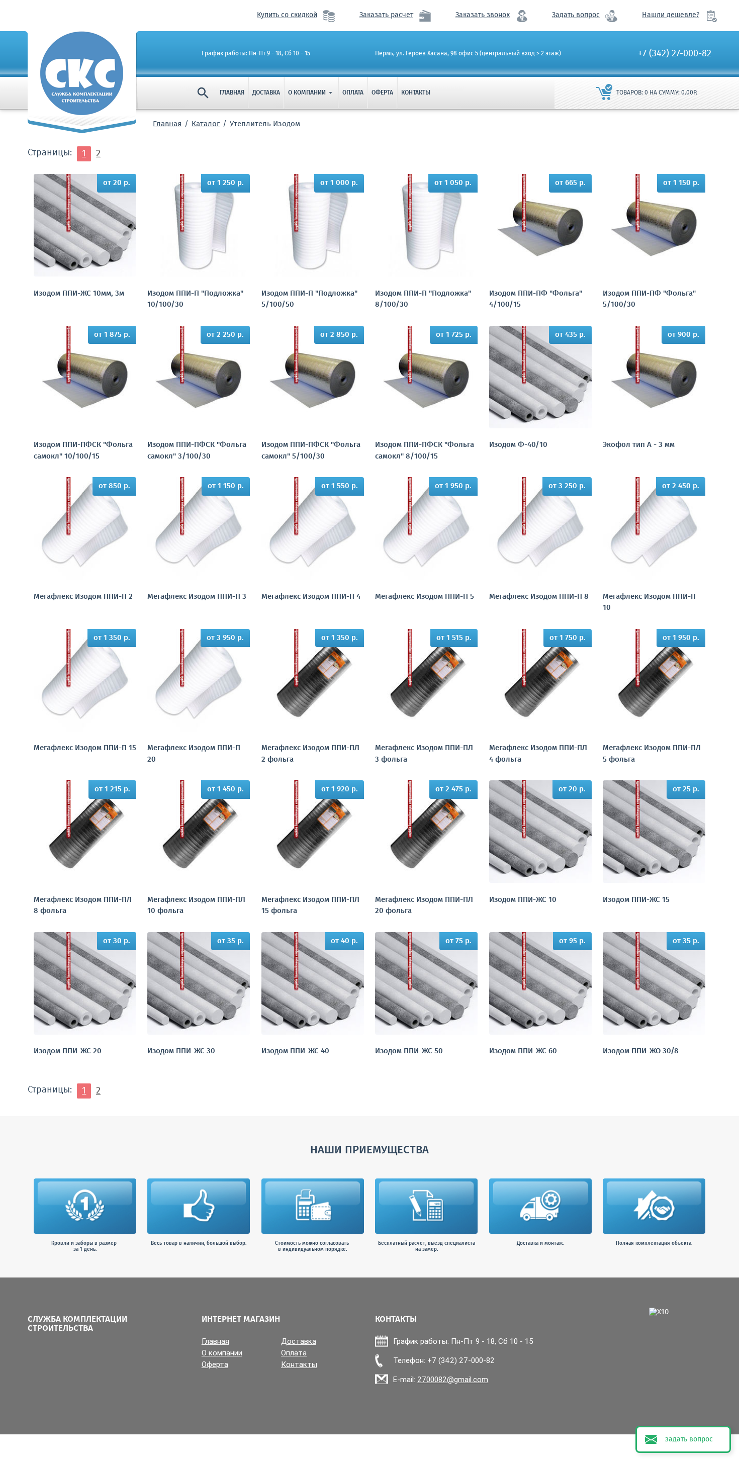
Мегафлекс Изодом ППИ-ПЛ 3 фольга (424, 754)
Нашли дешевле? (670, 15)
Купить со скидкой (287, 15)
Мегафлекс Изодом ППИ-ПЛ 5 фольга (652, 754)
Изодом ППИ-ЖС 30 (181, 1051)
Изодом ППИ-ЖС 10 (523, 900)
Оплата (352, 93)
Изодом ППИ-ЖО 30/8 (641, 1051)
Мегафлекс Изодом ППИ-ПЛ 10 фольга (196, 905)
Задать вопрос (576, 15)
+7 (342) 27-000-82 (674, 54)
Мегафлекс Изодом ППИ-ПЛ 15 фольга (310, 905)
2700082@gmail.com (452, 1379)
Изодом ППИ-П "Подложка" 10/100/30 (195, 299)
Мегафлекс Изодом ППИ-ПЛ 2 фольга (310, 754)
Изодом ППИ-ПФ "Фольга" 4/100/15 (535, 299)
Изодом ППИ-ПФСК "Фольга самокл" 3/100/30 (196, 450)
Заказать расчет (386, 15)
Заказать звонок (482, 15)
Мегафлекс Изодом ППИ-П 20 (193, 754)
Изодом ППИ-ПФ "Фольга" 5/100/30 (649, 299)
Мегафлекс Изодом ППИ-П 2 (83, 597)
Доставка (266, 93)
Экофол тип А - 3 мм (639, 445)
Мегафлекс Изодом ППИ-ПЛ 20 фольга (424, 905)
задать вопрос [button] (689, 1439)
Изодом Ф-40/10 (518, 445)
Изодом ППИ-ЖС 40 (295, 1051)
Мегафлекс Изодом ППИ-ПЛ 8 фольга (83, 905)
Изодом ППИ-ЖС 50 (409, 1051)
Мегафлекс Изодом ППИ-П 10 (649, 602)
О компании (311, 93)
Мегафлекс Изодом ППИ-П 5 (424, 597)
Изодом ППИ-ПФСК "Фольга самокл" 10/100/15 (83, 450)
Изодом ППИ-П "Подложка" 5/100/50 (309, 299)
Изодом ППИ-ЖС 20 (68, 1051)
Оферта (382, 93)
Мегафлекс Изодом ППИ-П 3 (196, 597)
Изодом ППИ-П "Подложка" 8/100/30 (423, 299)
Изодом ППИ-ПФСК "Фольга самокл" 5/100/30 (310, 450)
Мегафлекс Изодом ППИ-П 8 (539, 597)
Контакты (415, 93)
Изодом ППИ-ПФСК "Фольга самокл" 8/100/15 (424, 450)
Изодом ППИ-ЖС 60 (523, 1051)
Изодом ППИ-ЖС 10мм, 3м (79, 294)
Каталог (206, 124)
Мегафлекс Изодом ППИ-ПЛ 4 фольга (538, 754)
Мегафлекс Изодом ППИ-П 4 (310, 597)
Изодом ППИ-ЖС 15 (636, 900)
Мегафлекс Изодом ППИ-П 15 (85, 748)
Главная (232, 93)
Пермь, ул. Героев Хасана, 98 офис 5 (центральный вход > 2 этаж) (468, 53)
